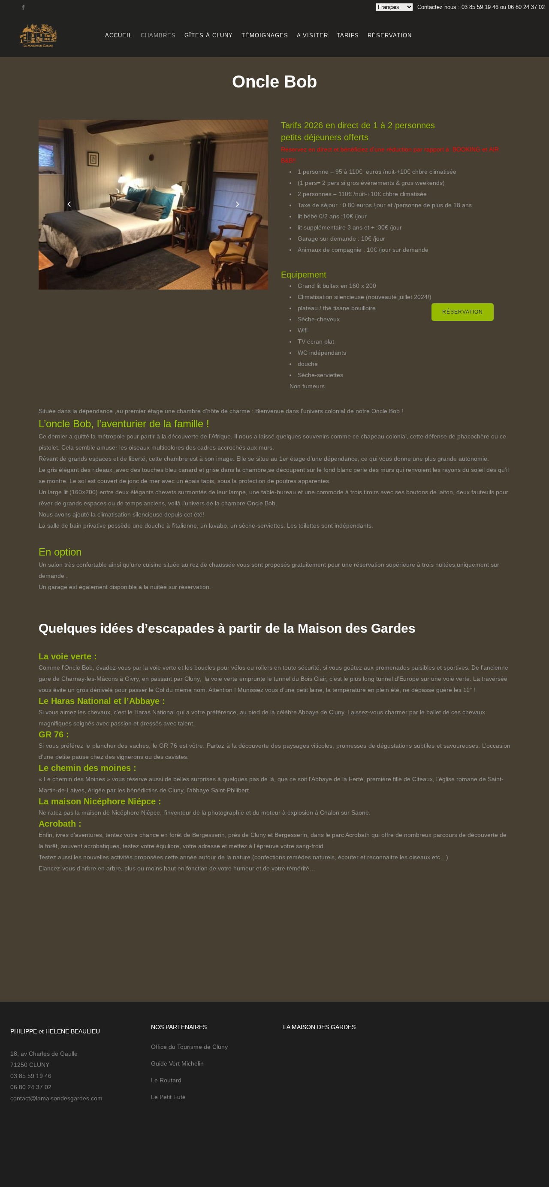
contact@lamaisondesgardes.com (56, 1098)
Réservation (462, 312)
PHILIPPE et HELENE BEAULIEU (55, 1031)
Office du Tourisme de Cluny (189, 1046)
